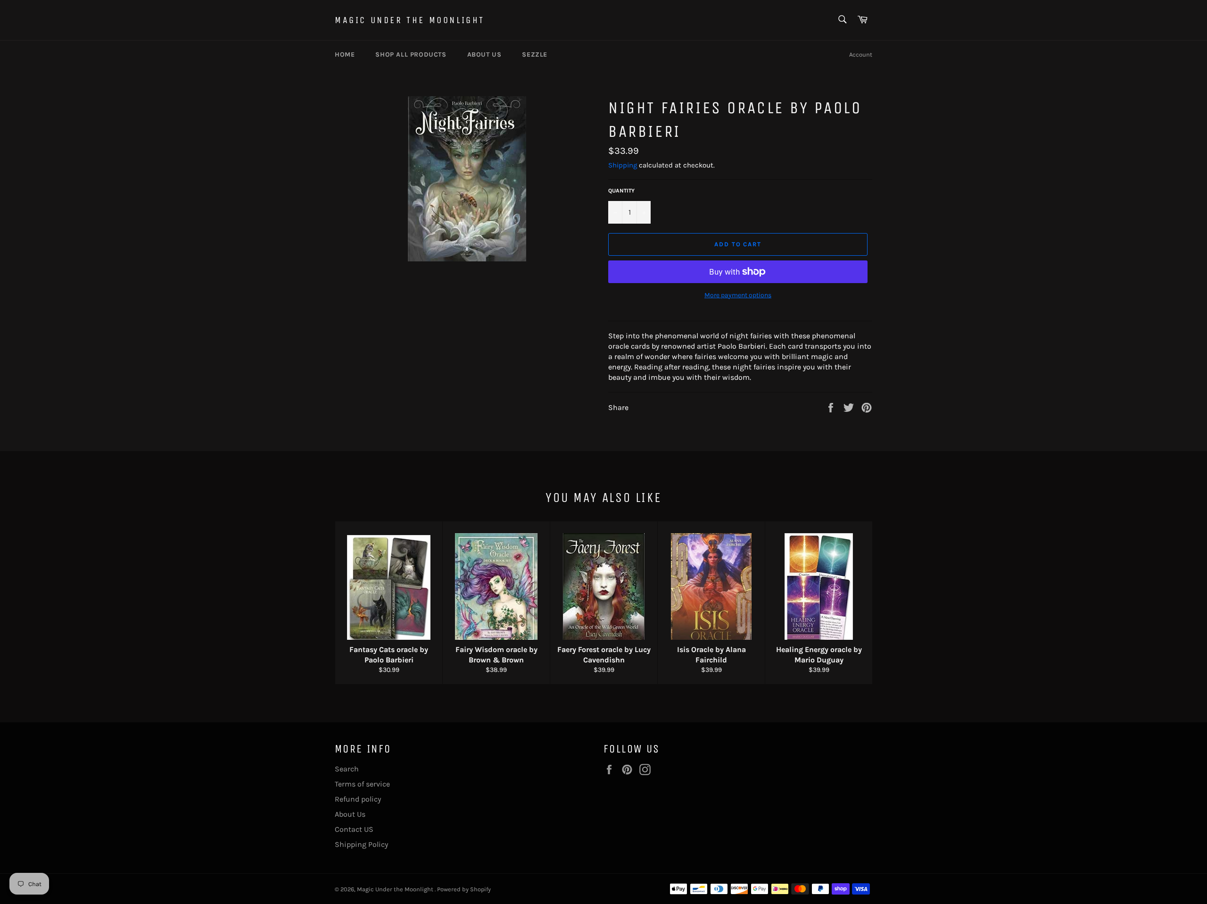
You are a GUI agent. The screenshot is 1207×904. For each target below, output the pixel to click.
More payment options (737, 295)
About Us (350, 814)
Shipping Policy (361, 844)
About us (484, 54)
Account (860, 54)
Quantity (621, 190)
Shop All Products (410, 54)
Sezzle (534, 54)
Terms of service (362, 783)
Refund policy (358, 799)
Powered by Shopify (464, 889)
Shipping (622, 165)
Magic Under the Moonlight (410, 20)
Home (345, 54)
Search (347, 768)
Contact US (354, 829)
